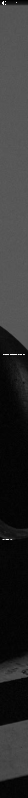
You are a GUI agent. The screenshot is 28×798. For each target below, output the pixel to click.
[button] (16, 3)
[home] (4, 3)
